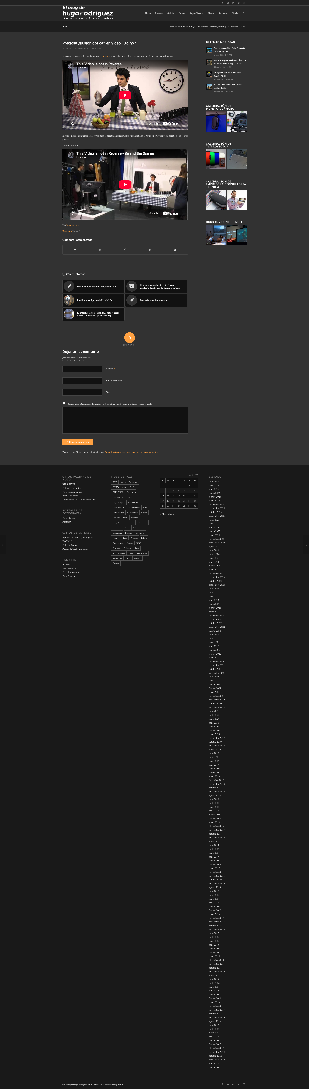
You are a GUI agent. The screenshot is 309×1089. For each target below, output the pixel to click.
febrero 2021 (215, 688)
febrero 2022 (215, 653)
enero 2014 (214, 1002)
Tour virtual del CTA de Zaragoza (78, 499)
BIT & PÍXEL (68, 484)
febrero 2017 (215, 864)
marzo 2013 (214, 1040)
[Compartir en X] (100, 249)
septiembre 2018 (217, 791)
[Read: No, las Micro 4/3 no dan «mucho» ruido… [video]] (209, 87)
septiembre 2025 (217, 515)
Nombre (110, 368)
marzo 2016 (214, 906)
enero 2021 (214, 692)
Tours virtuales (119, 553)
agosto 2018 (215, 795)
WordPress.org (69, 576)
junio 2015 (214, 937)
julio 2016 (214, 891)
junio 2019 (214, 757)
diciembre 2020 (216, 695)
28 (184, 506)
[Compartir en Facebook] (75, 249)
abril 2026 (214, 489)
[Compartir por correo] (175, 249)
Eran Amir (105, 55)
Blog (65, 26)
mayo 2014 (214, 986)
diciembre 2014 (216, 960)
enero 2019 (214, 776)
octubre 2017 (215, 833)
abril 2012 (214, 1063)
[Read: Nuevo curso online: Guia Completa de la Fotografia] (209, 50)
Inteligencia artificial (121, 527)
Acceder (66, 564)
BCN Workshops (119, 487)
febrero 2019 (215, 772)
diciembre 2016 (216, 871)
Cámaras (116, 517)
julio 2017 (214, 845)
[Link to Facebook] (222, 2)
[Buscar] (243, 13)
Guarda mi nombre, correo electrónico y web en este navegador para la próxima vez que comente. (109, 403)
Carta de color (118, 507)
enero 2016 (214, 914)
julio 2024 (214, 550)
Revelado (117, 548)
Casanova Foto (134, 507)
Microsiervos (72, 225)
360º (115, 482)
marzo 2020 (214, 726)
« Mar (163, 514)
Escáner (134, 517)
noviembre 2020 (217, 699)
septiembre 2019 (217, 745)
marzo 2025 (214, 531)
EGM (125, 517)
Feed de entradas (70, 568)
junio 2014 (214, 983)
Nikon (124, 537)
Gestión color (128, 522)
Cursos (144, 512)
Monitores (140, 532)
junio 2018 (214, 803)
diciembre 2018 (216, 780)
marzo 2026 (214, 493)
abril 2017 (214, 856)
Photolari (66, 521)
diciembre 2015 (216, 917)
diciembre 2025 (216, 504)
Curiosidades (96, 48)
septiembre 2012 (217, 1059)
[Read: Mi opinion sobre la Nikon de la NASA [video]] (209, 74)
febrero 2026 (215, 496)
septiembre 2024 (217, 542)
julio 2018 (214, 799)
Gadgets (116, 522)
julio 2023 (214, 588)
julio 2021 (214, 676)
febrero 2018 (215, 818)
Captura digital (119, 502)
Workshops (117, 558)
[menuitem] (148, 13)
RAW (138, 543)
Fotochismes (68, 518)
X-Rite (128, 558)
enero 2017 (214, 868)
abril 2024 (214, 561)
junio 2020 (214, 715)
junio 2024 (214, 554)
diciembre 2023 (216, 573)
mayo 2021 (214, 680)
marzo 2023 (214, 604)
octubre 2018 (215, 787)
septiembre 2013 (217, 1017)
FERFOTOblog (69, 545)
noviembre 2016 (217, 875)
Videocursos (142, 553)
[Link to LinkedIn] (233, 2)
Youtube (137, 558)
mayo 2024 (214, 557)
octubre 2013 (215, 1013)
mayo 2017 (214, 852)
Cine (145, 507)
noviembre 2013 (217, 1009)
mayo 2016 (214, 898)
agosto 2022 (215, 630)
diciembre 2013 (216, 1005)
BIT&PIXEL (118, 492)
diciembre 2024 (216, 538)
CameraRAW (118, 497)
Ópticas (116, 563)
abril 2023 (214, 600)
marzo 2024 (214, 565)
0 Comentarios (80, 48)
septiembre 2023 (217, 584)
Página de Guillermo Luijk (75, 548)
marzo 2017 (214, 860)
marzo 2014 (214, 994)
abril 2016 (214, 902)
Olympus (134, 537)
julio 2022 (214, 634)
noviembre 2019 (217, 738)
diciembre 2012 (216, 1048)
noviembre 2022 (217, 619)
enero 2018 (214, 822)
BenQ (132, 487)
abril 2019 (214, 764)
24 (163, 506)
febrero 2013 (215, 1044)
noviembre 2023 (217, 577)
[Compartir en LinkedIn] (150, 249)
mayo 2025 (214, 523)
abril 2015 (214, 944)
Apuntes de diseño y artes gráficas (78, 537)
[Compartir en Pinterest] (125, 249)
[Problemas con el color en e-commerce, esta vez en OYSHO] (3, 544)
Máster (115, 537)
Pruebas (130, 543)
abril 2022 (214, 646)
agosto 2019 (215, 749)
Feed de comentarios (72, 572)
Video (130, 553)
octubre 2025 (215, 512)
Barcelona (133, 482)
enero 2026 (214, 500)
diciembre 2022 (216, 615)
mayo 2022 (214, 642)
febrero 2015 (215, 952)
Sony (137, 548)
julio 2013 (214, 1025)
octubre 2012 (215, 1055)
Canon (129, 497)
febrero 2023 (215, 607)
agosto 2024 (215, 546)
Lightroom (117, 532)
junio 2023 (214, 592)
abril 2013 (214, 1036)
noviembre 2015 (217, 921)
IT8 (134, 527)
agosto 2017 (215, 841)
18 (168, 501)
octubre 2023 (215, 581)
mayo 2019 (214, 760)
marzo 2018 (214, 814)
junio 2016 (214, 894)
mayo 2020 (214, 718)
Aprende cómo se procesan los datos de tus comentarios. (132, 452)
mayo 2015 (214, 940)
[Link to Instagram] (244, 2)
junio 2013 (214, 1028)
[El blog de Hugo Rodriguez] (87, 13)
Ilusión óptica (78, 231)
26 (173, 506)
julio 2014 (214, 979)
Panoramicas (118, 543)
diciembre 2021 (216, 661)
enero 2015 (214, 956)
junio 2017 (214, 849)
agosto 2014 (215, 975)
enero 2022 (214, 657)
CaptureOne (133, 502)
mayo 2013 (214, 1032)
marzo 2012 (214, 1067)
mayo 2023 (214, 596)
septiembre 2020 (217, 707)
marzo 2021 (214, 684)
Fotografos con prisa (72, 491)
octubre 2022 (215, 623)
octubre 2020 (215, 703)
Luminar (128, 532)
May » (171, 514)
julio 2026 (214, 481)
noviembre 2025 (217, 508)
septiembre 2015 (217, 929)
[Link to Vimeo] (238, 2)
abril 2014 (214, 990)
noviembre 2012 (217, 1051)
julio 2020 (214, 711)
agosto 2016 (215, 887)
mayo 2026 (214, 485)
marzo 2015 (214, 948)
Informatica (142, 522)
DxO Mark (67, 541)
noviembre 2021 (217, 665)
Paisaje (144, 537)
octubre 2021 (215, 668)
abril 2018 (214, 810)
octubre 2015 (215, 925)
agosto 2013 (215, 1021)
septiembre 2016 (217, 883)
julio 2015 (214, 933)
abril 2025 (214, 527)
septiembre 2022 (217, 626)
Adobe (123, 482)
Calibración (131, 492)
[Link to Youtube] (227, 2)
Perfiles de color (70, 495)
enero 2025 (214, 535)
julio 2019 (214, 753)
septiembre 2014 (217, 971)
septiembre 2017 (217, 837)
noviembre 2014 (217, 963)
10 (163, 495)
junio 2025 (214, 519)
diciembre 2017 (216, 826)
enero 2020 (214, 734)
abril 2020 (214, 722)
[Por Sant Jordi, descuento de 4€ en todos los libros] (306, 544)
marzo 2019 (214, 768)
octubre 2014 (215, 967)
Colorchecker (118, 512)
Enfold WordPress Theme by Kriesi (108, 1084)
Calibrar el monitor (71, 488)
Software (127, 548)
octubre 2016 (215, 879)
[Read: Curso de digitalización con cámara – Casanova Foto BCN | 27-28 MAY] (209, 62)
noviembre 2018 (217, 783)
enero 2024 (214, 569)
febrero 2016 (215, 910)
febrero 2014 (215, 998)
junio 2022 (214, 638)
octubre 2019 (215, 741)
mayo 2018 (214, 806)
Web (108, 392)
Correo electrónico (115, 380)
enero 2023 (214, 611)
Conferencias (132, 512)
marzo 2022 (214, 649)
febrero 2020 (215, 730)
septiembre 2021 (217, 672)
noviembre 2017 (217, 829)
